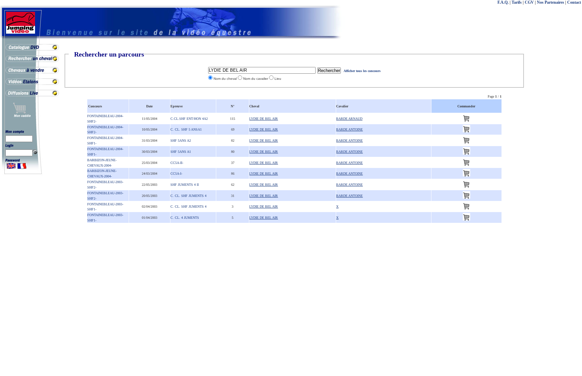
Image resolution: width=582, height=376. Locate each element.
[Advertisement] (555, 151)
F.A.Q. (503, 2)
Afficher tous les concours (362, 71)
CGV (529, 2)
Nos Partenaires (550, 2)
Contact (574, 2)
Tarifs (517, 2)
